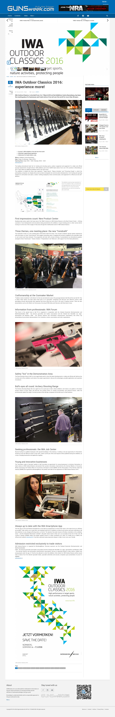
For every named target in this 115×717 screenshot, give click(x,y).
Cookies (107, 709)
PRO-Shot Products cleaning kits (102, 137)
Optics (37, 668)
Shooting (57, 668)
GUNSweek (10, 86)
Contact (89, 709)
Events (37, 92)
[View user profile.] (10, 82)
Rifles (52, 668)
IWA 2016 (33, 668)
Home (10, 16)
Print (12, 12)
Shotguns (62, 668)
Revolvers (47, 668)
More (32, 16)
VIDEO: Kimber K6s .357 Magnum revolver (83, 20)
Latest (89, 110)
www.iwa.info (19, 162)
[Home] (30, 8)
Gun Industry (26, 668)
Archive (103, 110)
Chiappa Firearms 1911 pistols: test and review (104, 127)
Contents (17, 16)
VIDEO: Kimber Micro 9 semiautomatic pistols (31, 20)
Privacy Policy (100, 709)
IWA (16, 668)
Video (26, 16)
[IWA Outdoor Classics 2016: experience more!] (48, 122)
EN (105, 2)
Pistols (42, 668)
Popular (96, 110)
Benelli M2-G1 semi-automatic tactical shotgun (103, 116)
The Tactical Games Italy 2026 (103, 147)
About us (84, 709)
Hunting (20, 668)
